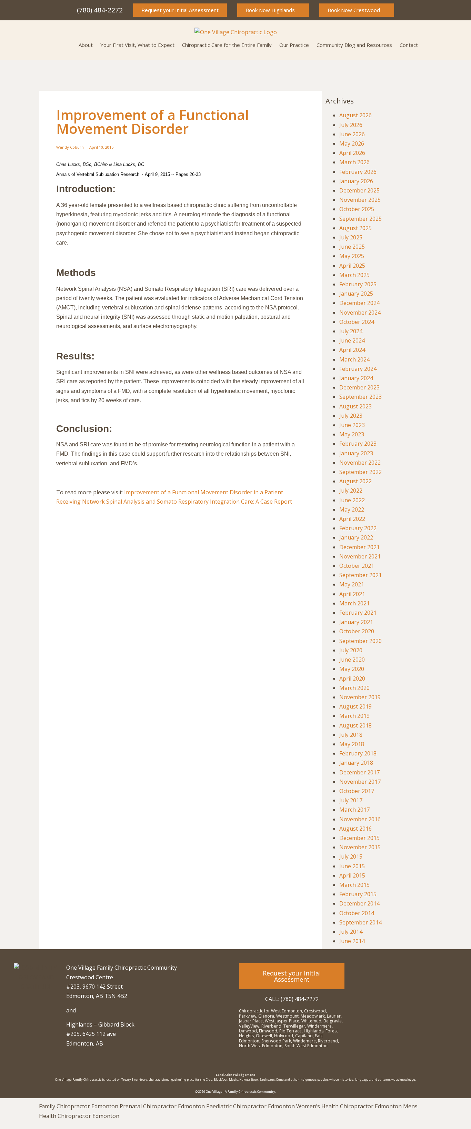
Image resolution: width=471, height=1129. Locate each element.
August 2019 (355, 706)
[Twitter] (423, 971)
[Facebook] (404, 971)
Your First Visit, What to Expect (137, 44)
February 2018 (358, 753)
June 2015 (352, 866)
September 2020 (360, 641)
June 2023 (352, 425)
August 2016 (355, 828)
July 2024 (350, 331)
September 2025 (360, 218)
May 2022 (351, 509)
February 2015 (358, 894)
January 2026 (356, 181)
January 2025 (356, 293)
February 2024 (358, 369)
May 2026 (351, 143)
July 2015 (350, 856)
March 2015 (354, 885)
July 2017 (350, 800)
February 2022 (358, 528)
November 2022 (360, 462)
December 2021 (359, 547)
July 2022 (350, 490)
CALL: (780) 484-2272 (292, 999)
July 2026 (350, 125)
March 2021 (354, 603)
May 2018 (351, 744)
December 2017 (359, 772)
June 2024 (352, 340)
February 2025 (358, 284)
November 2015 (360, 847)
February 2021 (358, 612)
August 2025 (355, 228)
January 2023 (356, 453)
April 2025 (352, 265)
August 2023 (355, 406)
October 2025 (356, 209)
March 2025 (354, 275)
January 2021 (356, 622)
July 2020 (350, 650)
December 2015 (359, 838)
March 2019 (354, 716)
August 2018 (355, 725)
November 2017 (360, 781)
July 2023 (350, 415)
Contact (409, 44)
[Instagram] (385, 971)
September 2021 (360, 575)
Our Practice (294, 44)
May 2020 (351, 669)
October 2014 (356, 913)
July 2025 (350, 237)
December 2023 (359, 387)
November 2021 (360, 556)
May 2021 (351, 584)
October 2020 (356, 631)
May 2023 (351, 434)
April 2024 (352, 350)
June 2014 (352, 941)
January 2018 (356, 762)
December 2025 (359, 190)
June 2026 (352, 134)
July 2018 (350, 735)
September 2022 (360, 472)
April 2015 (352, 875)
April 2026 (352, 153)
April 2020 (352, 678)
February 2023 (358, 443)
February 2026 (358, 172)
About (86, 44)
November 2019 (360, 697)
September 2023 (360, 396)
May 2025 (351, 256)
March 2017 (354, 809)
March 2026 (354, 162)
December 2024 (359, 303)
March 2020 (354, 688)
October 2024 (356, 322)
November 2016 (360, 819)
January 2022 (356, 537)
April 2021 (352, 594)
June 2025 (352, 246)
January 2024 (356, 378)
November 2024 (360, 312)
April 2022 (352, 519)
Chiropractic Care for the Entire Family (227, 44)
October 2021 (356, 566)
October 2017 (356, 791)
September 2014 (360, 922)
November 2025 (360, 200)
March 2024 (354, 359)
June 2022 (352, 500)
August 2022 (355, 481)
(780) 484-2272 (100, 10)
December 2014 (359, 903)
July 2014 (350, 931)
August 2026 (355, 115)
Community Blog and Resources (354, 44)
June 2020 (352, 659)
